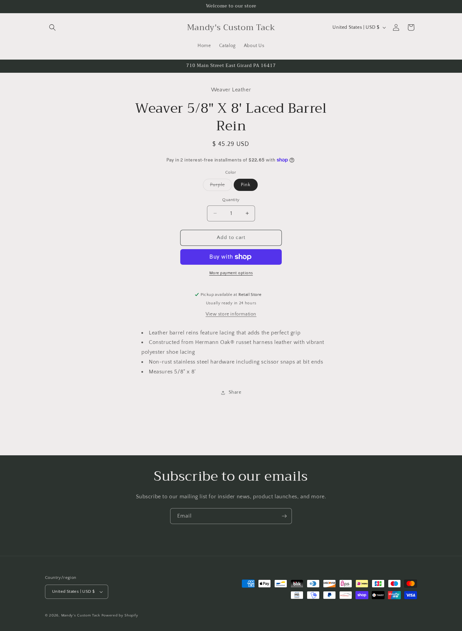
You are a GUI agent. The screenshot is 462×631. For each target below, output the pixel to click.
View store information (231, 314)
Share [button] (235, 392)
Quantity (230, 199)
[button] (52, 27)
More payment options (231, 273)
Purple (221, 186)
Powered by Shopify (119, 615)
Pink (246, 185)
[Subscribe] (284, 516)
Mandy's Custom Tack (80, 615)
